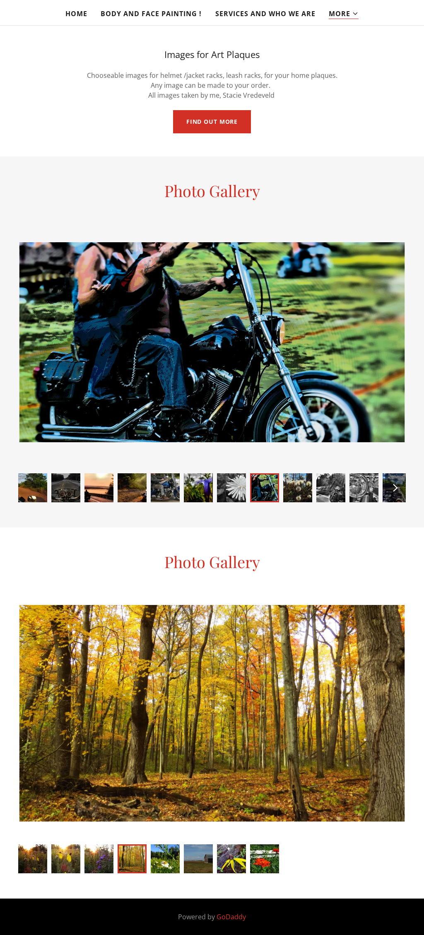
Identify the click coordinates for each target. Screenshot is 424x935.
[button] (344, 14)
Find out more (212, 121)
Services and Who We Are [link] (265, 13)
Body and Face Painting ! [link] (151, 13)
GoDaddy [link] (231, 916)
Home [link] (76, 13)
